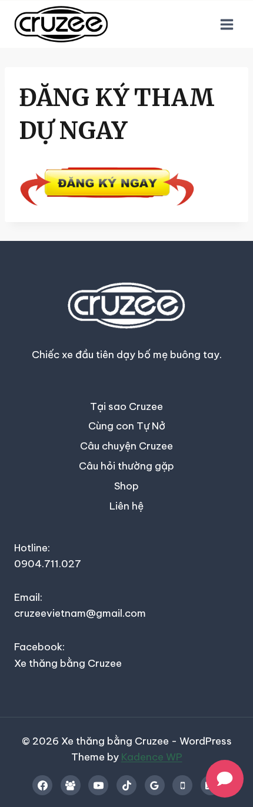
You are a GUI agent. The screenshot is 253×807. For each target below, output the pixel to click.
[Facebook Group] (71, 785)
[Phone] (182, 785)
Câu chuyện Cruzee (126, 445)
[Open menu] (226, 24)
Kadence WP (151, 756)
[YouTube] (98, 785)
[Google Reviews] (155, 785)
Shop (126, 485)
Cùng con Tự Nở (126, 425)
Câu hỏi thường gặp (126, 465)
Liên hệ (126, 506)
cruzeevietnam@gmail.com (80, 613)
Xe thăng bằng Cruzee (68, 663)
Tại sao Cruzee (126, 406)
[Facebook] (42, 785)
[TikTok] (126, 785)
